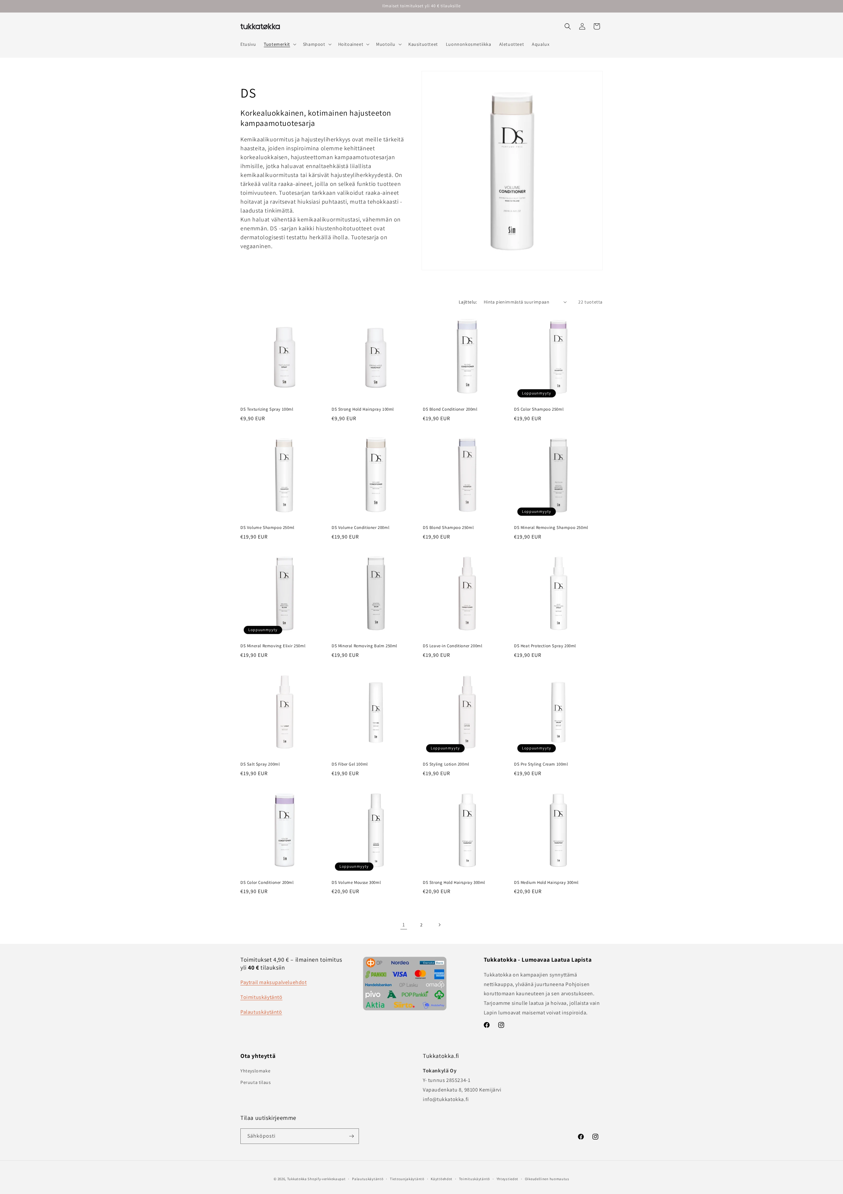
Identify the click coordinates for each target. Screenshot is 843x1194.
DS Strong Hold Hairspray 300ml (454, 882)
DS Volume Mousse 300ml (356, 882)
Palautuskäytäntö (261, 1011)
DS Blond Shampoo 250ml (448, 527)
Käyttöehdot (441, 1179)
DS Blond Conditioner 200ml (450, 409)
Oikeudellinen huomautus (547, 1179)
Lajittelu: (468, 302)
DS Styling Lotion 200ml (446, 764)
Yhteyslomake (255, 1071)
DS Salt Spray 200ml (260, 764)
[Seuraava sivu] (439, 924)
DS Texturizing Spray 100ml (266, 409)
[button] (279, 44)
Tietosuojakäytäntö (407, 1179)
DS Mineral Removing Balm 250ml (364, 646)
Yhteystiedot (507, 1179)
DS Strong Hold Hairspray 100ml (363, 409)
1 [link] (403, 924)
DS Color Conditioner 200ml (267, 882)
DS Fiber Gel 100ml (350, 764)
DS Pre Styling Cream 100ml (541, 764)
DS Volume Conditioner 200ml (360, 527)
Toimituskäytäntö (261, 997)
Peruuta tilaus (255, 1082)
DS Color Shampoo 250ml (538, 409)
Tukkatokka (297, 1179)
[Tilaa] (351, 1136)
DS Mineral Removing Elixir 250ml (272, 646)
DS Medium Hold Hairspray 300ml (546, 882)
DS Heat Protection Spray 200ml (545, 646)
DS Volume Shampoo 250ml (267, 527)
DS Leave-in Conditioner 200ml (452, 646)
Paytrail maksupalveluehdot (273, 982)
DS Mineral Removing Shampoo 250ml (551, 527)
